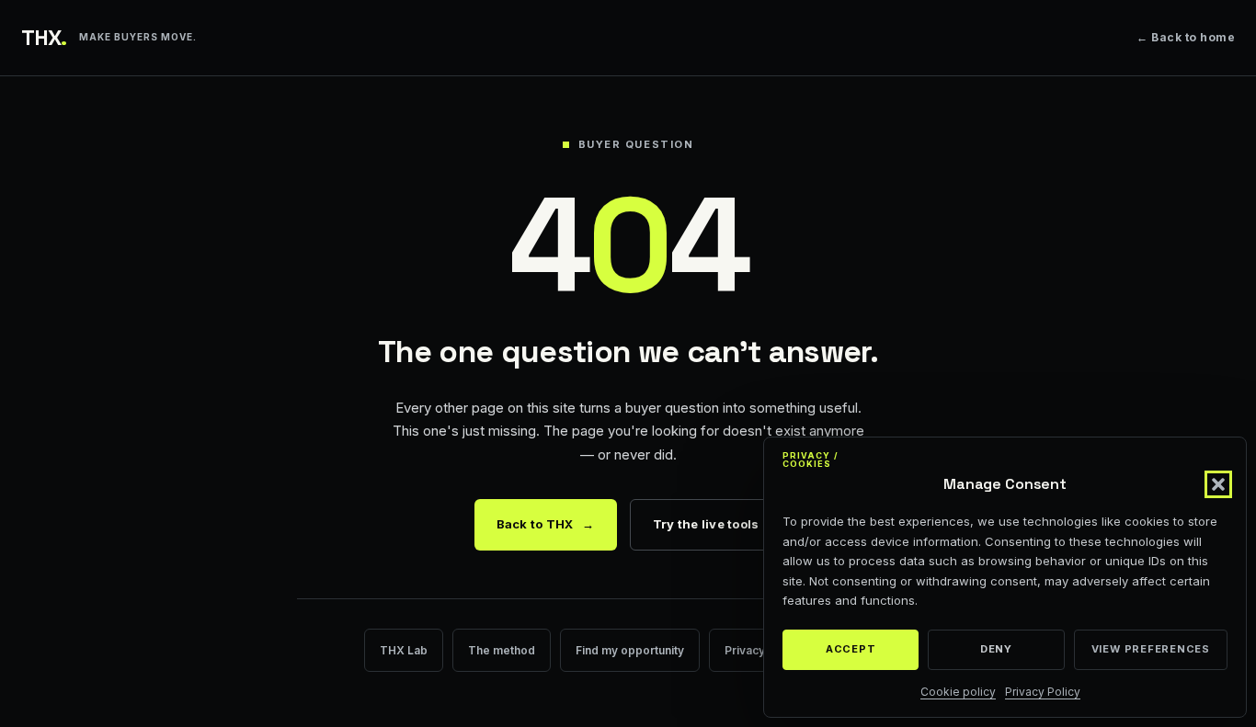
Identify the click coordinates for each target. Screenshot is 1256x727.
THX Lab (404, 650)
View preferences (1150, 648)
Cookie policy (958, 692)
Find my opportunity (630, 650)
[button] (1218, 484)
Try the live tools (706, 524)
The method (501, 650)
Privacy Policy (1042, 692)
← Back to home (1185, 37)
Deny (996, 648)
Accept (851, 648)
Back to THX (546, 524)
